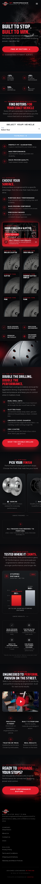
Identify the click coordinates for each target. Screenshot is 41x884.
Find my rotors (19, 49)
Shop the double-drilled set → (20, 443)
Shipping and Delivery (10, 857)
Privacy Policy (7, 849)
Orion (4, 841)
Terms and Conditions (9, 853)
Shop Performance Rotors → (20, 790)
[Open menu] (37, 4)
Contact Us (6, 837)
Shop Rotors (6, 829)
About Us (5, 833)
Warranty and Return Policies (12, 860)
